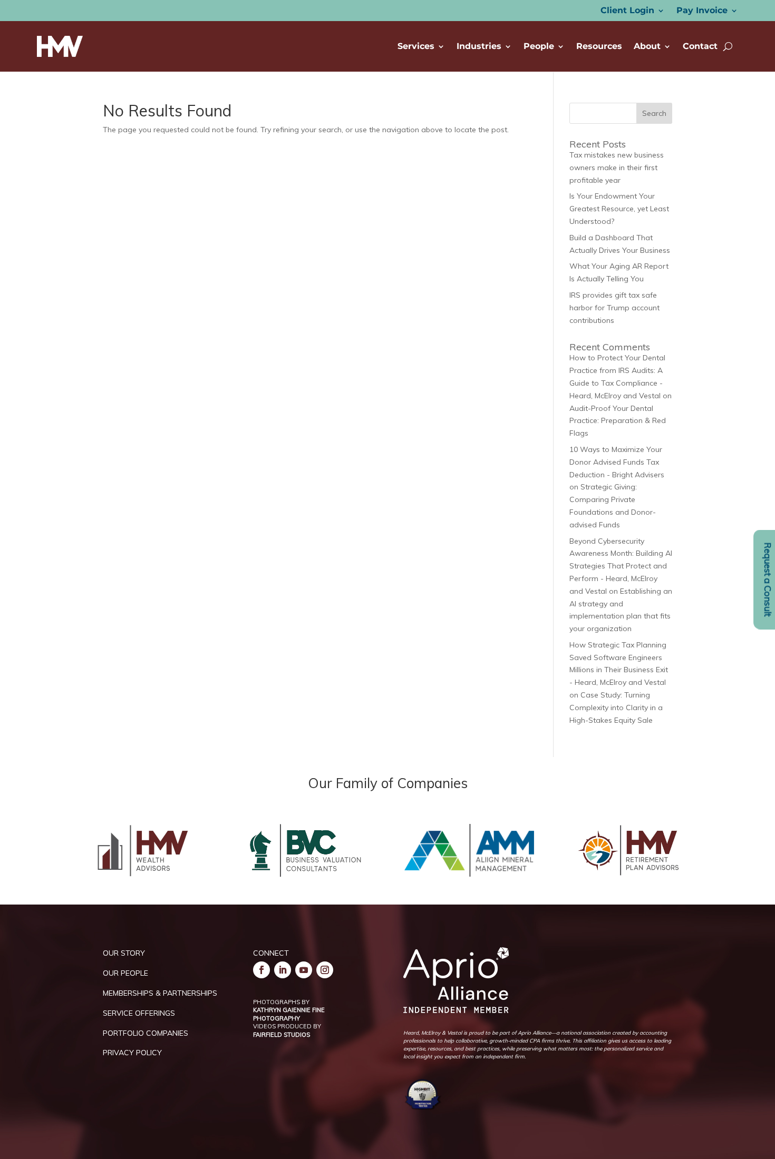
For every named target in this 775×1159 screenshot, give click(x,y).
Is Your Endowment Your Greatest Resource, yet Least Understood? (619, 208)
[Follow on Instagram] (324, 969)
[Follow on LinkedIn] (282, 969)
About (647, 46)
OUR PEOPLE (125, 973)
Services (416, 46)
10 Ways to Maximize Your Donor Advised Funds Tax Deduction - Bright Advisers (616, 462)
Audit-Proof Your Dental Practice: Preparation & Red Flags (617, 421)
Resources (599, 46)
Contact (700, 46)
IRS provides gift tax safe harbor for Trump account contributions (614, 307)
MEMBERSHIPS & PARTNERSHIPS (160, 993)
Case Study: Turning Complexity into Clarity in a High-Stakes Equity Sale (616, 707)
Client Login (627, 11)
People (539, 46)
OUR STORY (124, 953)
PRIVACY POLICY (132, 1052)
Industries (479, 46)
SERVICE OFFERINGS (139, 1013)
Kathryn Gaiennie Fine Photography (289, 1014)
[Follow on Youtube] (303, 969)
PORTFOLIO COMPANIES (145, 1033)
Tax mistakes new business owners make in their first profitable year (616, 167)
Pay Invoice (702, 11)
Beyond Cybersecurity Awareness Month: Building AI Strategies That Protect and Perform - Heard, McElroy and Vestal (620, 566)
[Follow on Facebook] (261, 969)
